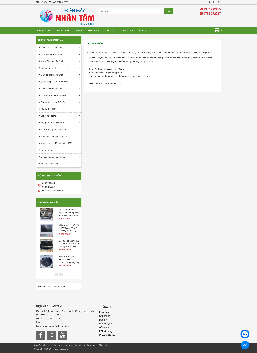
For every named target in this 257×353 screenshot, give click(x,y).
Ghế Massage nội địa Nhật (53, 129)
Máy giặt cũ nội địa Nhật (52, 61)
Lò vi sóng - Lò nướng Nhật (54, 95)
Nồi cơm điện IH (48, 68)
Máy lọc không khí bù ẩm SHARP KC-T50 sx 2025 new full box (70, 244)
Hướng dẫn (126, 30)
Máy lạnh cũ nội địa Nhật (52, 47)
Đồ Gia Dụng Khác (49, 163)
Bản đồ (103, 320)
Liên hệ (143, 30)
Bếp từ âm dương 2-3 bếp (53, 102)
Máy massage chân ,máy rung (55, 136)
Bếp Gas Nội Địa (48, 116)
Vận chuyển (105, 323)
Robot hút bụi (47, 150)
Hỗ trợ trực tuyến (49, 175)
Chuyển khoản (107, 335)
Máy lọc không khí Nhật (52, 75)
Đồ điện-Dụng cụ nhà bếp (53, 157)
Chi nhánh (104, 316)
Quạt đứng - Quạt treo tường (54, 81)
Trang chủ (44, 30)
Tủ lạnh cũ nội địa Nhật (52, 54)
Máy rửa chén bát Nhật (51, 88)
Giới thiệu (63, 30)
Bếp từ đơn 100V (49, 109)
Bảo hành (104, 327)
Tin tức (109, 30)
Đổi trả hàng (105, 331)
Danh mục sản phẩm (86, 30)
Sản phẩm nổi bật (48, 202)
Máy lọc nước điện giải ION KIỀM (56, 143)
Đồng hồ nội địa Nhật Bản (53, 122)
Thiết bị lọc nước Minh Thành (51, 286)
